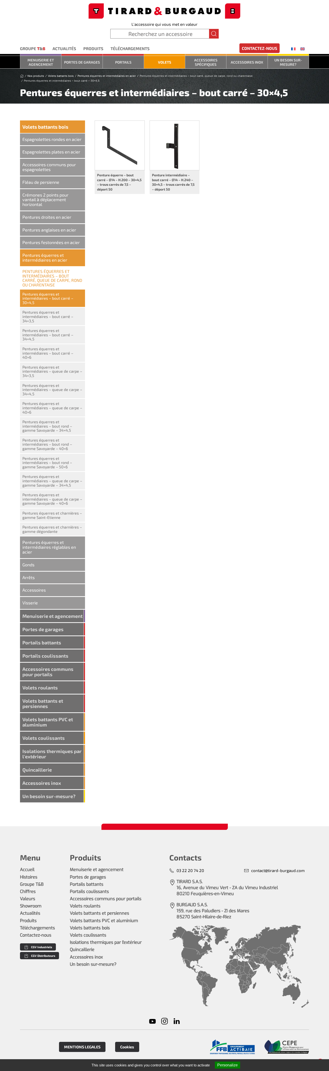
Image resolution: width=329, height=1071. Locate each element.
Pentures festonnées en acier (51, 242)
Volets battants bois (45, 127)
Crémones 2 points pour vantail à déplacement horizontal (45, 199)
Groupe (32, 48)
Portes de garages (82, 62)
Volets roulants (40, 687)
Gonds (28, 564)
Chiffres (28, 891)
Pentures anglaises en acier (49, 229)
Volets (164, 62)
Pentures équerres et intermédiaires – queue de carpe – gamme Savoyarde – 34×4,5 (52, 480)
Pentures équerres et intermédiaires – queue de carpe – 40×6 (52, 407)
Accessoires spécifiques (205, 62)
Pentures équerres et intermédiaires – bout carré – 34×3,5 (47, 316)
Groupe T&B (32, 884)
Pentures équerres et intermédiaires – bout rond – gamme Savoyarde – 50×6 (47, 462)
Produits (93, 48)
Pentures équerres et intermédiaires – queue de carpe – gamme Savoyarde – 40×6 (52, 498)
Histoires (28, 877)
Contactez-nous (259, 48)
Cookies (127, 1047)
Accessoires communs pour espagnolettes (49, 167)
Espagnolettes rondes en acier (51, 139)
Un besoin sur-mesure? (288, 62)
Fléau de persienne (40, 182)
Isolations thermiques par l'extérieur (52, 753)
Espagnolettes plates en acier (51, 151)
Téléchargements (130, 48)
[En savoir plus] (232, 1047)
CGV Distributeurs (43, 955)
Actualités (64, 48)
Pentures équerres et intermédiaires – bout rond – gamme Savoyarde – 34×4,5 (47, 425)
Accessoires (34, 590)
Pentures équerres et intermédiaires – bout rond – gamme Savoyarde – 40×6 (47, 444)
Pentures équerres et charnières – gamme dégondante (52, 529)
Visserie (30, 602)
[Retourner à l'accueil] (164, 10)
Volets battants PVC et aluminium (47, 721)
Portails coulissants (45, 656)
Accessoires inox (247, 62)
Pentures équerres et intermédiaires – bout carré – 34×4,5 (47, 334)
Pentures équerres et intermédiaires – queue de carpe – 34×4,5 (52, 389)
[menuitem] (293, 48)
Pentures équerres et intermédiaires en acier (44, 257)
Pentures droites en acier (46, 217)
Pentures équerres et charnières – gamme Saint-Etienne (52, 515)
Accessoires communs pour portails (47, 671)
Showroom (30, 906)
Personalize (227, 1065)
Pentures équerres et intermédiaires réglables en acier (49, 547)
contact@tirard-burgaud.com (278, 870)
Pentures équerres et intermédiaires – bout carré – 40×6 (47, 352)
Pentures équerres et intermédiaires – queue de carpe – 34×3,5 (52, 371)
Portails (123, 62)
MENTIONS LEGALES (82, 1047)
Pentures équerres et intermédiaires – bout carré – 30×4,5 (47, 298)
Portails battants (41, 642)
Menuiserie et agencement (40, 62)
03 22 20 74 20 (190, 870)
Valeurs (27, 899)
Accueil (27, 870)
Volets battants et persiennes (42, 703)
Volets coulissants (43, 738)
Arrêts (28, 577)
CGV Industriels (41, 947)
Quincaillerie (37, 770)
